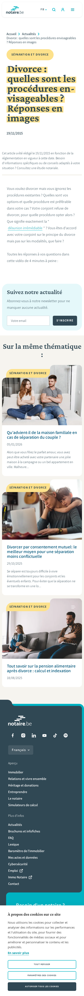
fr (42, 9)
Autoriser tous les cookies (42, 986)
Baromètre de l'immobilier (26, 851)
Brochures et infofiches (24, 831)
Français (19, 750)
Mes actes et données (23, 857)
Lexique (13, 844)
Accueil (11, 34)
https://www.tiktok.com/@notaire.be (55, 735)
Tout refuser (42, 964)
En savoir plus (18, 953)
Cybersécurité (18, 864)
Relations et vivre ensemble (27, 779)
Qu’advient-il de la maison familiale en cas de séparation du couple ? (42, 435)
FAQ (11, 838)
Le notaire (15, 798)
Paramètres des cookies (42, 975)
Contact (13, 884)
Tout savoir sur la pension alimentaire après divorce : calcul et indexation (41, 668)
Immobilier (15, 772)
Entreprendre (17, 792)
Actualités (29, 34)
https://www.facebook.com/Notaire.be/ (12, 735)
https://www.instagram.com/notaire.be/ (23, 735)
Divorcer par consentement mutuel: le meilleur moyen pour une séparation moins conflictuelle (42, 552)
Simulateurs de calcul (23, 805)
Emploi (13, 871)
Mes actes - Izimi (62, 9)
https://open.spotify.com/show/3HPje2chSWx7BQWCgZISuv (65, 735)
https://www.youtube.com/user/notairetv (44, 735)
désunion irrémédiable (25, 228)
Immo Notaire (17, 877)
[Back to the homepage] (15, 9)
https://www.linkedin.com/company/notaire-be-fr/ (34, 735)
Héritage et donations (23, 785)
